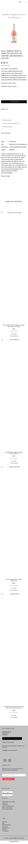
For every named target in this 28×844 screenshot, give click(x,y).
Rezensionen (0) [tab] (7, 126)
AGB (3, 823)
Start (3, 14)
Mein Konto (4, 829)
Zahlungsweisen (5, 827)
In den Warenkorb (14, 101)
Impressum (4, 821)
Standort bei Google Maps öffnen (12, 738)
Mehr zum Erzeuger (5, 176)
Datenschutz (5, 826)
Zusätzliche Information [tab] (10, 123)
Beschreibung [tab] (6, 120)
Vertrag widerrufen (14, 841)
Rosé (6, 14)
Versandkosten (14, 68)
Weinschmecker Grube (10, 2)
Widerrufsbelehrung (6, 824)
